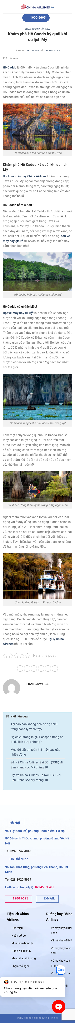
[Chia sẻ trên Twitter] (34, 668)
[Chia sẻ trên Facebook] (27, 668)
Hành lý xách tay (21, 951)
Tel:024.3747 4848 (18, 851)
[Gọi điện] (60, 971)
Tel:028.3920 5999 (18, 879)
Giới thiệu (17, 928)
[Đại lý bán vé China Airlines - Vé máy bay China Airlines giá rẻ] (37, 6)
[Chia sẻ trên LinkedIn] (55, 668)
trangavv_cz (52, 50)
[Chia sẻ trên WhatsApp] (20, 668)
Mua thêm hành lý (22, 943)
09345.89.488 (44, 887)
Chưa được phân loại (37, 29)
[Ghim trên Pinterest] (48, 668)
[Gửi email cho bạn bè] (41, 668)
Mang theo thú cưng (24, 958)
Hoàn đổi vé (19, 935)
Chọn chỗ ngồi (20, 966)
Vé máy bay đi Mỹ (61, 940)
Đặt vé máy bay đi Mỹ (18, 313)
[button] (7, 6)
